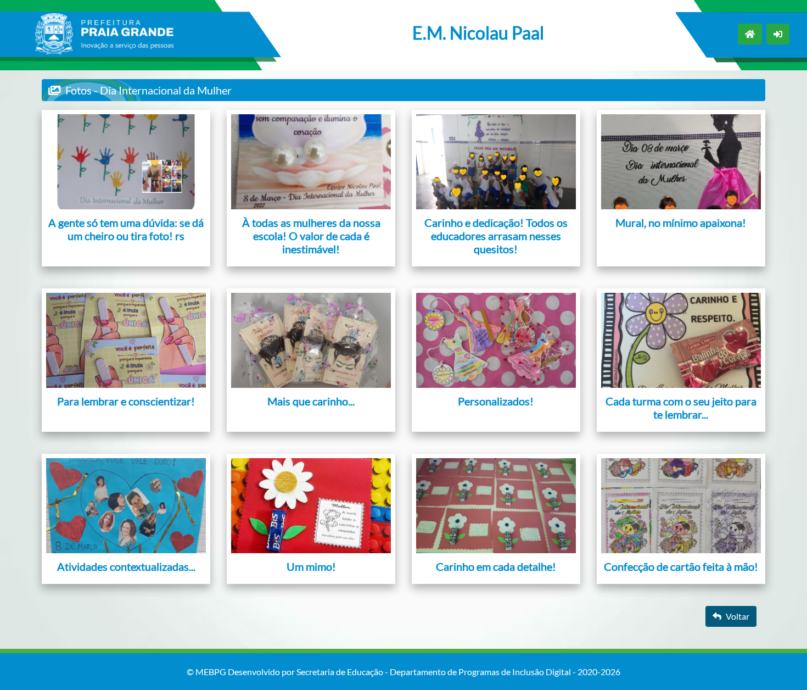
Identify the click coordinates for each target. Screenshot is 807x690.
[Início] (750, 34)
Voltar (737, 616)
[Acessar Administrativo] (777, 34)
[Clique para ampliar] (126, 161)
